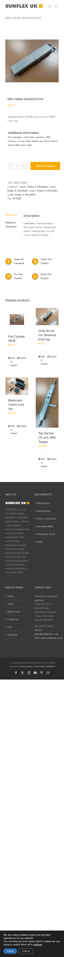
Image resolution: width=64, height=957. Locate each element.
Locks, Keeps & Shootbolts (34, 186)
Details (23, 358)
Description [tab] (11, 215)
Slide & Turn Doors (46, 518)
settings (37, 944)
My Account (13, 611)
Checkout (12, 634)
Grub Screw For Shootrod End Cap (47, 335)
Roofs (40, 541)
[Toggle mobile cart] (49, 6)
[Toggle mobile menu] (57, 6)
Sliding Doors (43, 511)
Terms (10, 604)
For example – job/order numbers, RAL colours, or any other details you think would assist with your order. (32, 141)
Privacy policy (25, 666)
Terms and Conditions (44, 666)
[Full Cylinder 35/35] (17, 319)
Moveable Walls (45, 526)
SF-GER (17, 198)
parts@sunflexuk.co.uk (46, 634)
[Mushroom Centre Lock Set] (17, 386)
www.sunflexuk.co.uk (52, 638)
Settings (26, 951)
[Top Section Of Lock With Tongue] (47, 403)
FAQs (10, 596)
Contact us (13, 619)
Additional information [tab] (11, 224)
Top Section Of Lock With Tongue (47, 438)
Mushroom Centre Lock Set (16, 405)
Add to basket (45, 166)
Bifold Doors (43, 503)
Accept (10, 951)
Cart (9, 627)
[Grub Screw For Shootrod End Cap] (47, 316)
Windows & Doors (46, 534)
